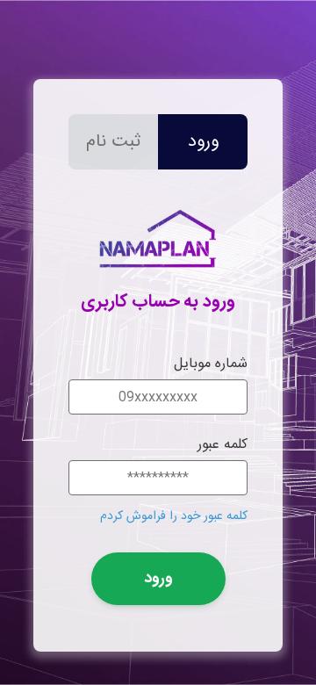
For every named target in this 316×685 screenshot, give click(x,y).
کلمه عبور (223, 445)
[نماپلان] (158, 275)
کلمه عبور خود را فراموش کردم (174, 516)
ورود (203, 141)
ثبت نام (113, 141)
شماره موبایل (211, 364)
